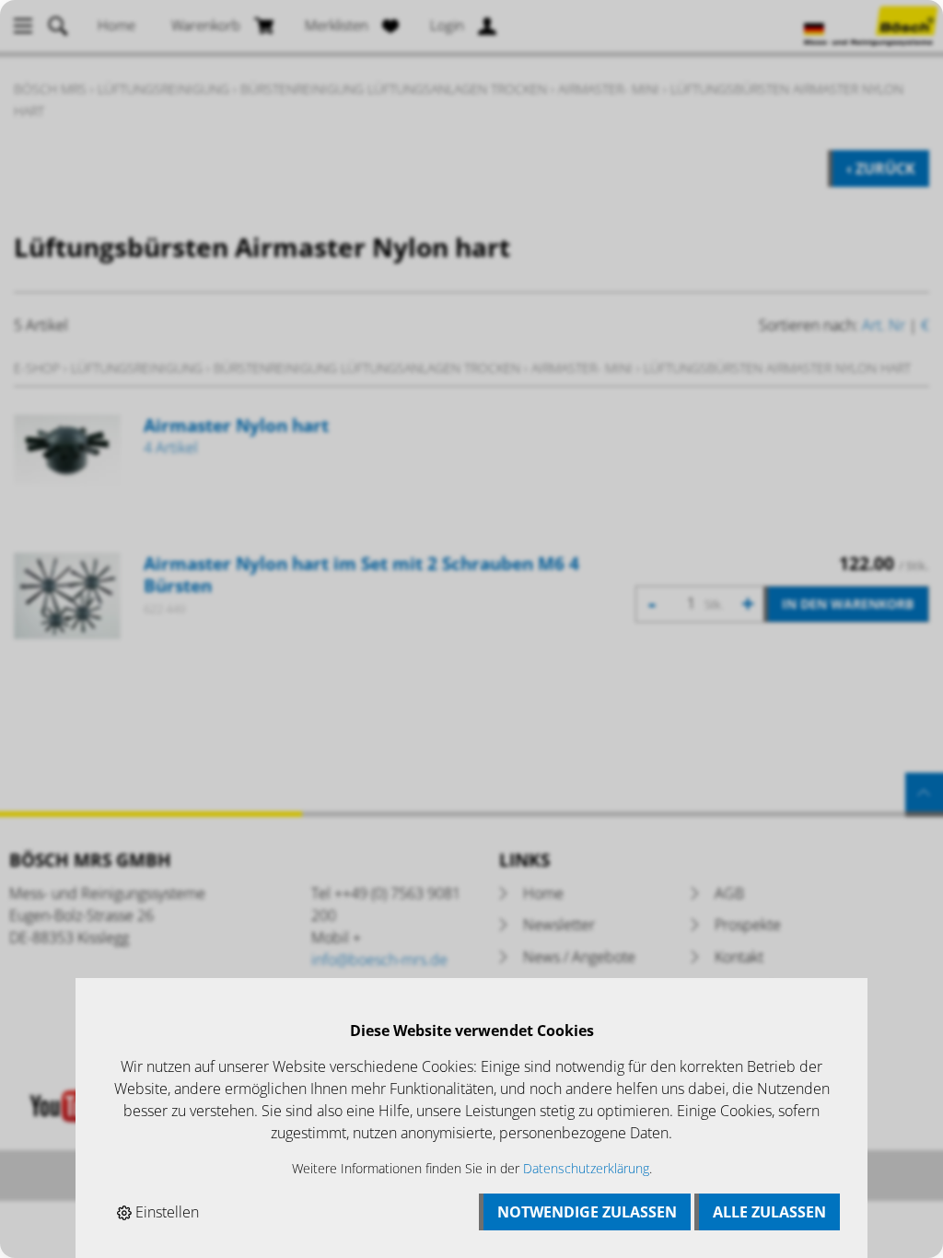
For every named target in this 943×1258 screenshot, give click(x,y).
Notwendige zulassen (587, 1212)
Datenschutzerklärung (586, 1168)
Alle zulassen (769, 1212)
